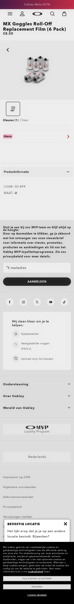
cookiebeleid (35, 571)
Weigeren (37, 587)
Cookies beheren (37, 595)
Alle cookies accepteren (37, 578)
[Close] (65, 524)
